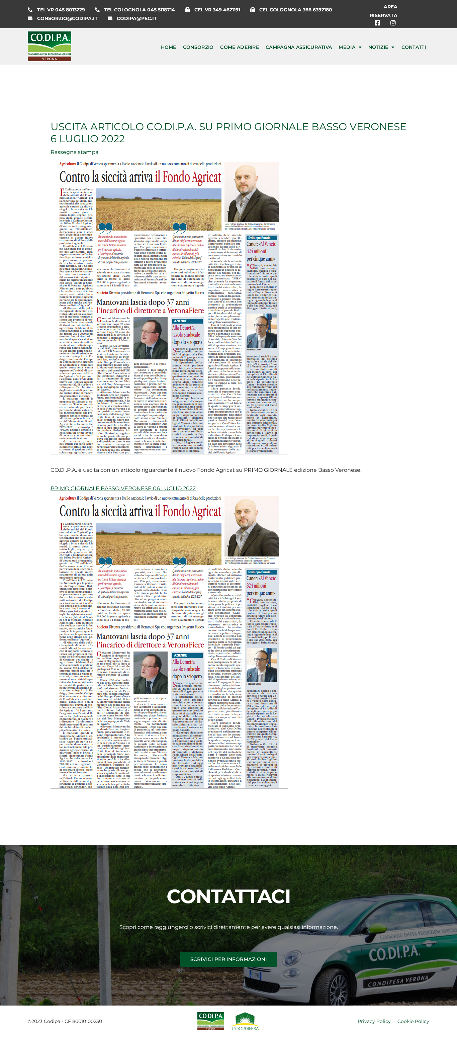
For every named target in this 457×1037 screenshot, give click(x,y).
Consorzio (198, 47)
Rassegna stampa (74, 152)
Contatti (413, 47)
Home (168, 47)
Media (347, 47)
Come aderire (239, 47)
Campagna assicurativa (299, 47)
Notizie (378, 47)
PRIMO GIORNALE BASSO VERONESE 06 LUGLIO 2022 (123, 488)
